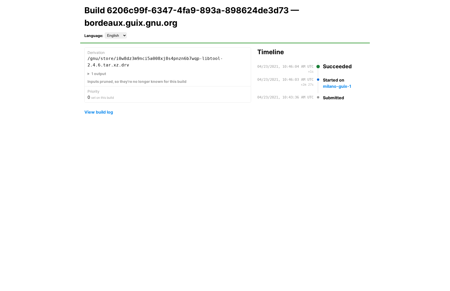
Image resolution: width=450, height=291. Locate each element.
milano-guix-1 (337, 86)
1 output (98, 73)
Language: (93, 35)
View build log (98, 112)
